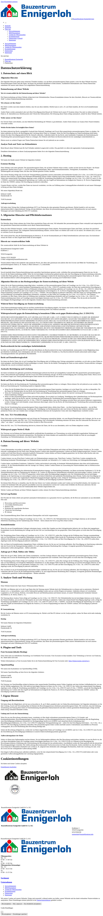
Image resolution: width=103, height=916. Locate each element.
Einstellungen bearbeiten (8, 767)
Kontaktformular (10, 49)
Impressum (8, 52)
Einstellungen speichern (20, 914)
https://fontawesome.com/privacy (79, 661)
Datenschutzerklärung (44, 900)
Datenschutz (9, 51)
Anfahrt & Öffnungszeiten (13, 47)
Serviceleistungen (10, 43)
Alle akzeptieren (6, 904)
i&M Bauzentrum (10, 45)
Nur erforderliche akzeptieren (32, 904)
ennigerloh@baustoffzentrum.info (82, 834)
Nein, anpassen (17, 904)
